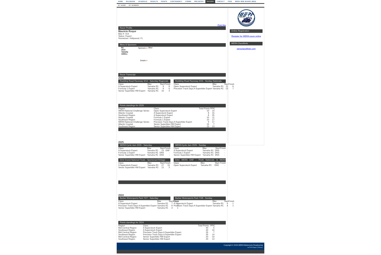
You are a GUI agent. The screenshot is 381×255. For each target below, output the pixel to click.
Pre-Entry (199, 1)
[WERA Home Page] (246, 26)
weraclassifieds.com (246, 49)
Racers (210, 1)
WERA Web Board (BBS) (245, 1)
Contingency (176, 1)
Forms (188, 1)
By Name (122, 5)
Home (120, 1)
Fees (230, 1)
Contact (221, 1)
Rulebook (130, 1)
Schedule (142, 1)
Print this (222, 25)
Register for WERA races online (246, 36)
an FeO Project (252, 247)
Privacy (260, 247)
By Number (134, 5)
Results (154, 1)
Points (164, 1)
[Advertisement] (246, 99)
